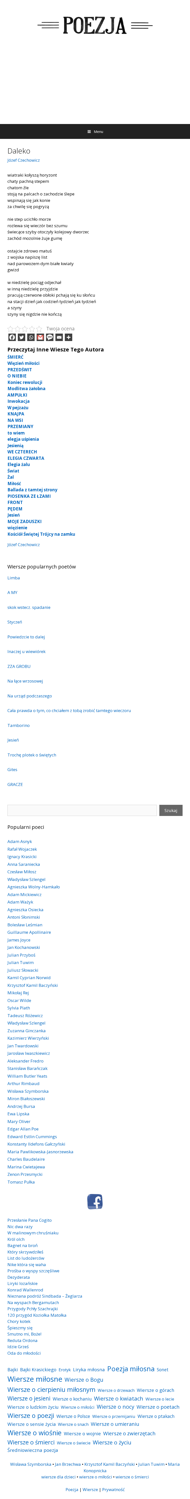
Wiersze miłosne (34, 1379)
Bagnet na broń (22, 1245)
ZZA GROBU (19, 666)
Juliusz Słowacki (22, 970)
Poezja (72, 1489)
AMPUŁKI (17, 395)
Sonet (162, 1370)
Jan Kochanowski (23, 947)
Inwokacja (18, 401)
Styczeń (14, 622)
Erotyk (65, 1370)
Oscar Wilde (19, 1000)
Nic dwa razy (20, 1226)
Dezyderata (18, 1277)
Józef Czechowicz (23, 160)
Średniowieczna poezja (32, 1450)
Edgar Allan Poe (23, 1129)
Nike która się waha (26, 1264)
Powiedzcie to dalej (26, 637)
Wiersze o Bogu (84, 1379)
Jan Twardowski (23, 1046)
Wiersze (90, 1489)
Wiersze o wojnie (82, 1433)
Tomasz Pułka (21, 1182)
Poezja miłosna (131, 1368)
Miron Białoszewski (26, 1098)
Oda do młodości (24, 1353)
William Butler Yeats (27, 1076)
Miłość (14, 483)
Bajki (12, 1369)
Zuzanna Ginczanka (26, 1030)
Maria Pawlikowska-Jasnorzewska (40, 1152)
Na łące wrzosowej (25, 681)
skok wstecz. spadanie (28, 607)
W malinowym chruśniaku (33, 1233)
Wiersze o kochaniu (72, 1399)
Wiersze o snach (73, 1424)
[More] (68, 337)
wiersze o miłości (95, 1477)
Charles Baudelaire (26, 1159)
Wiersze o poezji (30, 1415)
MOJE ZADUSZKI (24, 521)
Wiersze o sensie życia (31, 1424)
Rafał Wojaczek (22, 849)
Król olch (15, 1239)
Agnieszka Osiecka (25, 909)
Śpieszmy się (20, 1328)
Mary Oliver (18, 1121)
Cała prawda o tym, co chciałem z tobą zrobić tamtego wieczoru (69, 710)
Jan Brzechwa (68, 1464)
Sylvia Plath (18, 1008)
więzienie (17, 528)
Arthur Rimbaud (23, 1083)
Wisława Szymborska (28, 1091)
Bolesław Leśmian (24, 925)
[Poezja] (95, 24)
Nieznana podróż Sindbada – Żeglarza (44, 1296)
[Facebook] (12, 337)
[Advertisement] (95, 87)
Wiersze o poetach (158, 1407)
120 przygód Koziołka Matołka (37, 1315)
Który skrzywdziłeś (25, 1252)
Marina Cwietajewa (26, 1167)
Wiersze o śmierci (31, 1442)
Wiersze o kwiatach (118, 1398)
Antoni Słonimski (23, 917)
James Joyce (18, 940)
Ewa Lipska (18, 1114)
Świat (13, 471)
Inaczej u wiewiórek (26, 651)
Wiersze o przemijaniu (113, 1416)
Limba (13, 578)
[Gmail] (40, 337)
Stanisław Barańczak (27, 1068)
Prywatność (113, 1489)
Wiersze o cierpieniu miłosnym (51, 1389)
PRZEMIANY (20, 426)
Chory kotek (18, 1321)
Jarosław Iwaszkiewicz (28, 1053)
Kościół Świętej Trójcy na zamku (41, 534)
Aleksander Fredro (25, 1061)
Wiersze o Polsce (73, 1416)
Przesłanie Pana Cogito (29, 1220)
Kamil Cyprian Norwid (29, 977)
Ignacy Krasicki (22, 856)
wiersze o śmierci (132, 1477)
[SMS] (50, 337)
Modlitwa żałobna (26, 388)
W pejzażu (17, 407)
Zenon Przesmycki (25, 1174)
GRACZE (15, 784)
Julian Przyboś (21, 955)
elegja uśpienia (23, 439)
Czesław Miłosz (21, 871)
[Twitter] (21, 337)
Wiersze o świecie (74, 1443)
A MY (12, 592)
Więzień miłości (23, 363)
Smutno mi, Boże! (24, 1334)
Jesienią (15, 445)
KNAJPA (15, 414)
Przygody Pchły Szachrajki (32, 1309)
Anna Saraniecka (23, 864)
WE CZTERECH (22, 452)
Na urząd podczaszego (29, 696)
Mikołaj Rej (18, 993)
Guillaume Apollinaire (29, 932)
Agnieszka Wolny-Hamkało (33, 887)
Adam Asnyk (19, 841)
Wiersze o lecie (159, 1399)
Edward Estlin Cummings (32, 1136)
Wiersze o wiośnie (34, 1432)
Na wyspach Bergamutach (33, 1302)
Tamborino (18, 725)
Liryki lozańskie (22, 1283)
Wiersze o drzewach (116, 1390)
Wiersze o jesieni (28, 1398)
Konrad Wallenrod (25, 1290)
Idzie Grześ (18, 1346)
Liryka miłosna (89, 1369)
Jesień (13, 515)
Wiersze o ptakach (156, 1416)
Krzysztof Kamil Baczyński (32, 985)
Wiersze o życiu (112, 1442)
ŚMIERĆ (15, 357)
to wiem (16, 433)
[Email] (59, 337)
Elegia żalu (18, 464)
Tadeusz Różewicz (25, 1015)
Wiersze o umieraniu (115, 1424)
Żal (10, 477)
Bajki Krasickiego (38, 1369)
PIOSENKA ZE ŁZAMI (29, 496)
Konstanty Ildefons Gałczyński (36, 1144)
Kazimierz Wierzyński (28, 1038)
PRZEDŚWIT (19, 370)
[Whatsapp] (31, 337)
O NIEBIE (16, 376)
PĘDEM (15, 509)
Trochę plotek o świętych (31, 755)
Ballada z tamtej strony (32, 490)
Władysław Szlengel (26, 879)
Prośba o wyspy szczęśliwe (33, 1271)
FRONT (15, 502)
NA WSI (15, 420)
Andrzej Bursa (21, 1106)
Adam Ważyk (20, 902)
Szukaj (171, 810)
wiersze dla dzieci (58, 1477)
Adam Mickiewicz (24, 894)
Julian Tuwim (20, 962)
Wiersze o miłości (78, 1407)
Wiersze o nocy (115, 1406)
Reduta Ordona (22, 1340)
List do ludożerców (25, 1258)
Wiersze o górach (155, 1390)
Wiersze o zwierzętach (129, 1433)
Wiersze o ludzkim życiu (33, 1407)
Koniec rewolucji (24, 382)
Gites (12, 769)
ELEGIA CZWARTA (25, 458)
